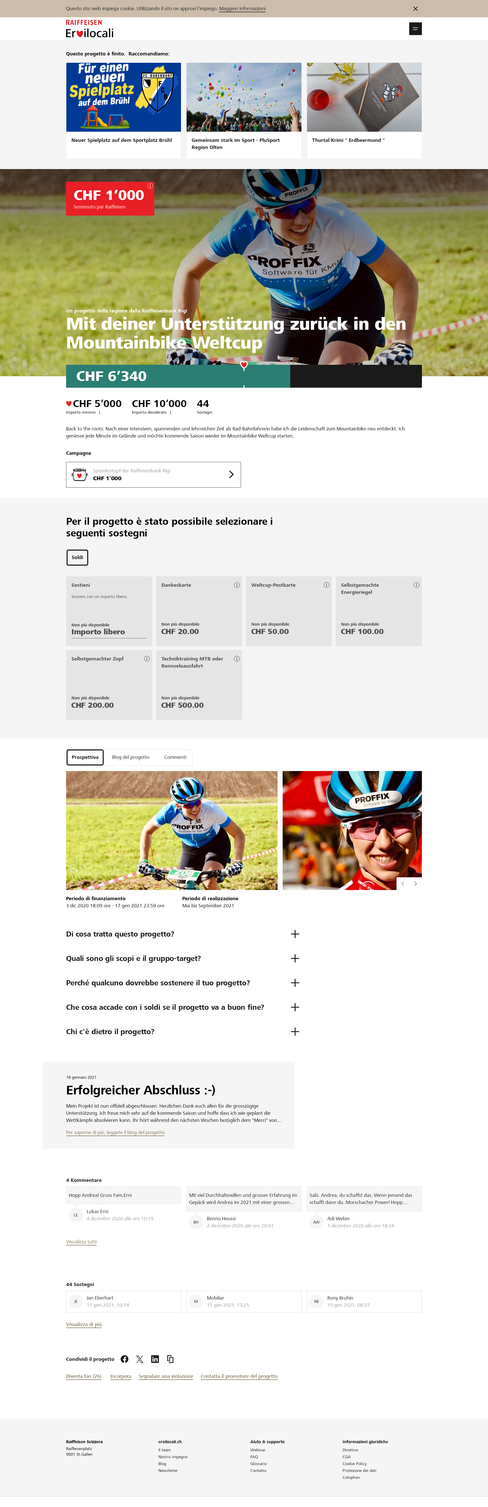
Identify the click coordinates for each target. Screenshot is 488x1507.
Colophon (351, 1477)
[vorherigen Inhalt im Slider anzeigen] (415, 883)
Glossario (258, 1463)
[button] (415, 28)
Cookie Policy (355, 1463)
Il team (164, 1450)
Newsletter (168, 1470)
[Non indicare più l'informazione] (415, 8)
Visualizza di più (84, 1324)
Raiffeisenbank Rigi (164, 311)
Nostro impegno (173, 1456)
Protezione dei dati (359, 1470)
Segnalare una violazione (166, 1376)
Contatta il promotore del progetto (239, 1376)
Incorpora (120, 1376)
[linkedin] (155, 1359)
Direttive (350, 1450)
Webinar (258, 1450)
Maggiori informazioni (242, 8)
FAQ (254, 1456)
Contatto (258, 1470)
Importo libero (98, 631)
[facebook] (124, 1359)
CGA (347, 1456)
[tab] (77, 557)
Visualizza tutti (81, 1242)
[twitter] (140, 1359)
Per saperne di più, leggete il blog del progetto (115, 1132)
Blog (162, 1463)
